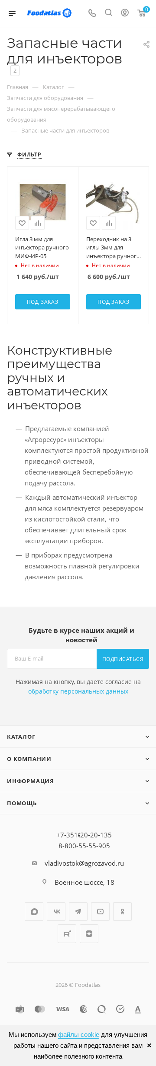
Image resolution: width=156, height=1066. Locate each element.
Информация (30, 781)
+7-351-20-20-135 (84, 834)
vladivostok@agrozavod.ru (84, 863)
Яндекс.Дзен (89, 933)
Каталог (21, 737)
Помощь (22, 803)
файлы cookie (78, 1034)
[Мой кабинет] (125, 13)
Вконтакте (56, 911)
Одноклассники (122, 911)
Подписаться (123, 659)
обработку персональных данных (78, 691)
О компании (29, 759)
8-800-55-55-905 (84, 845)
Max (34, 911)
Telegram (78, 911)
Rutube (67, 933)
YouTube (100, 911)
